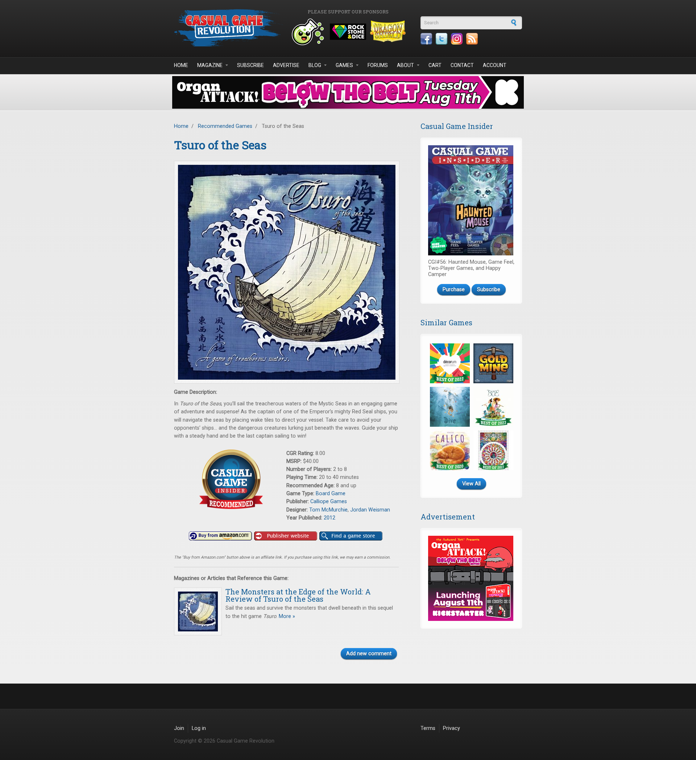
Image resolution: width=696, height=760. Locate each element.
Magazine (210, 65)
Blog (314, 65)
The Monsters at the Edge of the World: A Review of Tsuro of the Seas (298, 595)
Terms (427, 728)
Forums (378, 65)
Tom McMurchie (328, 510)
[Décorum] (450, 363)
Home (181, 65)
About (405, 65)
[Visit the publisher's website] (286, 536)
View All (471, 484)
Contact (462, 65)
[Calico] (450, 450)
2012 (329, 518)
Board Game (330, 493)
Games (344, 65)
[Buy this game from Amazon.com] (220, 536)
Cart (435, 65)
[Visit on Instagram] (457, 39)
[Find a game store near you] (351, 536)
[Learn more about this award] (230, 479)
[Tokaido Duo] (493, 407)
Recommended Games (225, 126)
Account (494, 65)
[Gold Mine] (493, 363)
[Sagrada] (493, 450)
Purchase (454, 290)
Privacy (451, 728)
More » (286, 616)
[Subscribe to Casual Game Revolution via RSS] (472, 39)
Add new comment (369, 654)
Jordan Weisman (370, 510)
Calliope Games (328, 501)
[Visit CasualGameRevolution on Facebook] (426, 39)
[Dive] (450, 407)
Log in (199, 728)
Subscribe (250, 65)
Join (179, 728)
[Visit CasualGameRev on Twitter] (441, 39)
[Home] (228, 27)
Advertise (286, 65)
